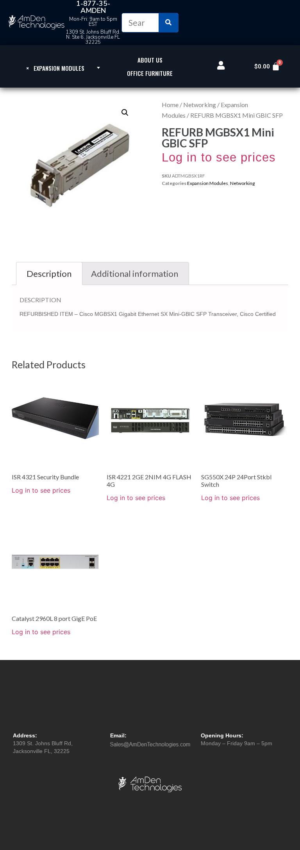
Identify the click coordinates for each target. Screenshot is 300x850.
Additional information (134, 273)
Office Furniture (150, 73)
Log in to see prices (219, 157)
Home (170, 104)
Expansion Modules (207, 183)
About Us (150, 60)
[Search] (168, 22)
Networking (199, 104)
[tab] (49, 273)
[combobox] (55, 67)
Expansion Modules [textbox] (55, 68)
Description (49, 273)
